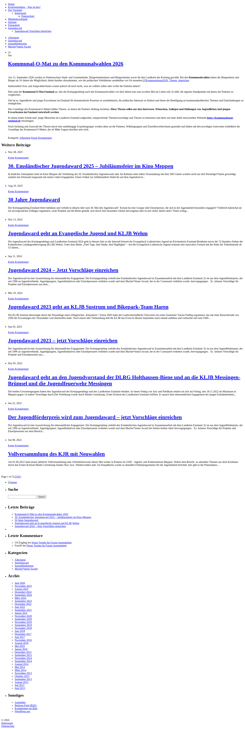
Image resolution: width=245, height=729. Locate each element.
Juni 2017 (20, 637)
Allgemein (13, 37)
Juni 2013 (20, 688)
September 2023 (23, 601)
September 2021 (23, 610)
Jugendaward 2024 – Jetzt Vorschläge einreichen (63, 270)
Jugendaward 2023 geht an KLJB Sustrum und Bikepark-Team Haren (88, 307)
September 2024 (23, 595)
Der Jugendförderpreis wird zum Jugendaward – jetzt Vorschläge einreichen (95, 417)
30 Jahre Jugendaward (34, 200)
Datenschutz (7, 726)
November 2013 (23, 673)
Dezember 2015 (23, 652)
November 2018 (23, 628)
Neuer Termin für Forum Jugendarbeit (52, 542)
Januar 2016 (21, 649)
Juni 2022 (20, 607)
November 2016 (23, 640)
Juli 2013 (19, 685)
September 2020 (23, 619)
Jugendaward (15, 40)
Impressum (7, 723)
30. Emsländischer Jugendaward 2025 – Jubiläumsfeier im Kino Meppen (90, 166)
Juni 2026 (20, 583)
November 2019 (23, 622)
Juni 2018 (20, 631)
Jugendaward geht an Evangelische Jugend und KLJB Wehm (78, 233)
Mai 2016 (20, 646)
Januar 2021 (21, 613)
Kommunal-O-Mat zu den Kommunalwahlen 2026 (65, 64)
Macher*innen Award (19, 46)
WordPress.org (22, 711)
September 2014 (23, 661)
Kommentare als (26, 708)
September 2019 (23, 625)
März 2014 (20, 670)
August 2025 (21, 589)
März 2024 (20, 598)
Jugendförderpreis (17, 43)
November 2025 (23, 586)
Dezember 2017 (23, 634)
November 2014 (23, 658)
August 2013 (21, 682)
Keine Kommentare (41, 137)
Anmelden (20, 702)
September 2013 (23, 679)
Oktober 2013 (22, 676)
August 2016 (21, 643)
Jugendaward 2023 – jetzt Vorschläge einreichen (63, 340)
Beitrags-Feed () (25, 705)
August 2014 (21, 664)
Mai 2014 (20, 667)
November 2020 (23, 616)
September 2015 (23, 655)
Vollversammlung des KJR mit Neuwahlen (56, 454)
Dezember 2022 (23, 604)
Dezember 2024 (23, 592)
